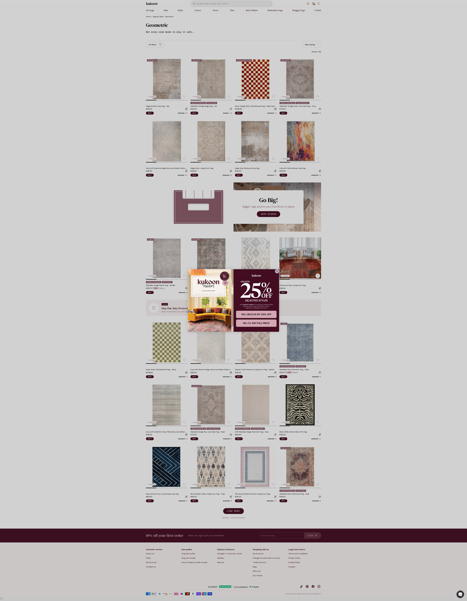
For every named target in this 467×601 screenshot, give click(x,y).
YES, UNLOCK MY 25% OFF (256, 314)
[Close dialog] (277, 271)
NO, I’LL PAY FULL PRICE (256, 323)
